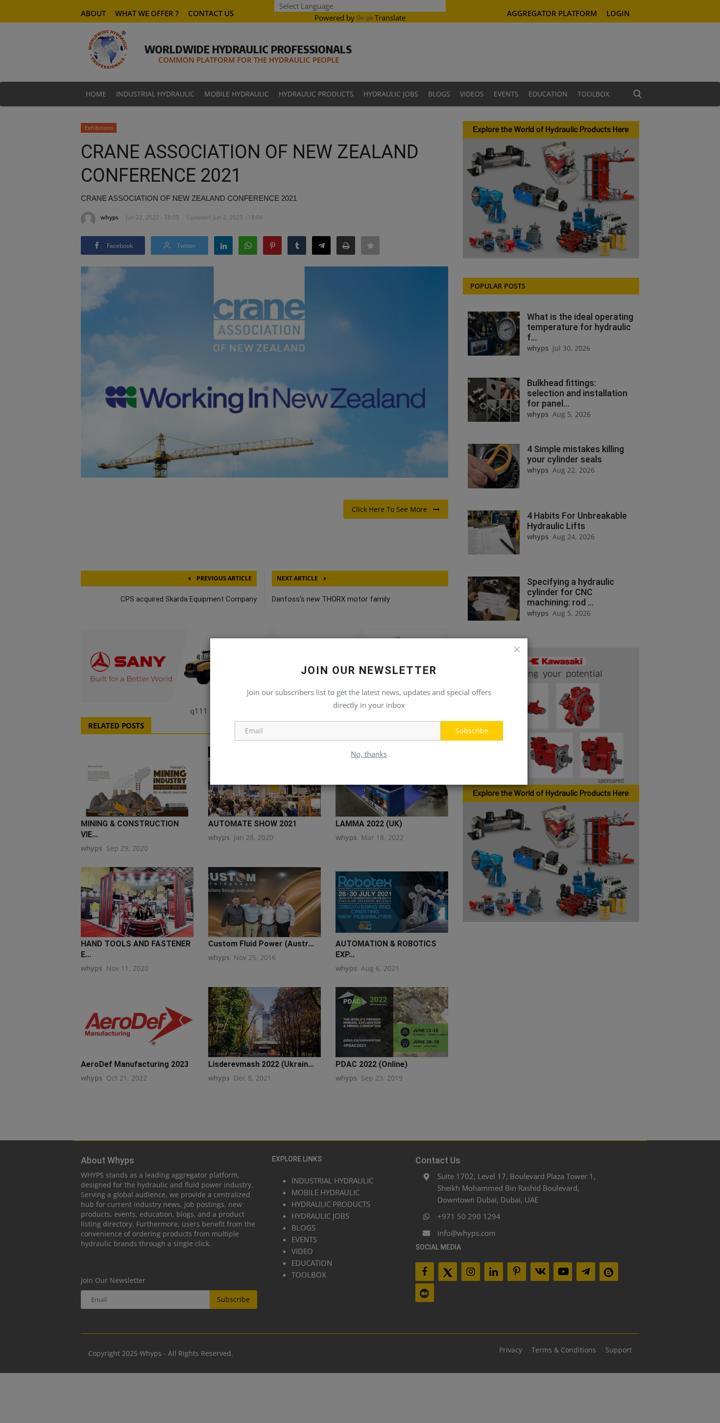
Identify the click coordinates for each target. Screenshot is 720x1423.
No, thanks (369, 754)
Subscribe (472, 730)
